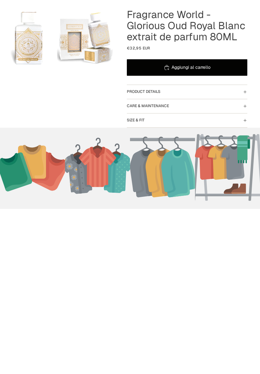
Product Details (143, 91)
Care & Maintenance (148, 105)
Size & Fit (136, 120)
